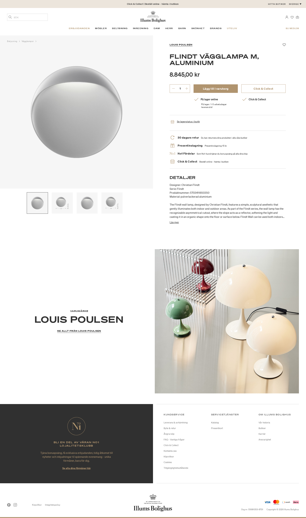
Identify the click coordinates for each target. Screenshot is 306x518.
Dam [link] (157, 28)
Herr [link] (169, 28)
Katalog (215, 422)
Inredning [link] (141, 28)
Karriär (262, 433)
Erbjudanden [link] (79, 28)
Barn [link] (182, 28)
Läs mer (174, 222)
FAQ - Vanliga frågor (174, 439)
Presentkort (217, 428)
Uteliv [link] (232, 28)
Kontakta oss (170, 450)
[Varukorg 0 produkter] (297, 17)
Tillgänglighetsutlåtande (176, 467)
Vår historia (264, 422)
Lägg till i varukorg (216, 88)
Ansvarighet (265, 439)
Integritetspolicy (52, 504)
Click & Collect (263, 88)
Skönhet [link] (198, 28)
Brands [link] (216, 28)
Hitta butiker (277, 4)
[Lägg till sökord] (10, 17)
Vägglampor (28, 41)
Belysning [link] (120, 28)
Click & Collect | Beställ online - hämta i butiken (153, 3)
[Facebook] (9, 505)
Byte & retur (170, 428)
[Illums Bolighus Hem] (153, 16)
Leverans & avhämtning (176, 422)
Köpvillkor (169, 456)
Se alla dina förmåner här (76, 468)
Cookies (168, 462)
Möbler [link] (101, 28)
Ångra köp (169, 433)
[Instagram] (15, 505)
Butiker (262, 428)
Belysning (12, 41)
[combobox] (27, 17)
